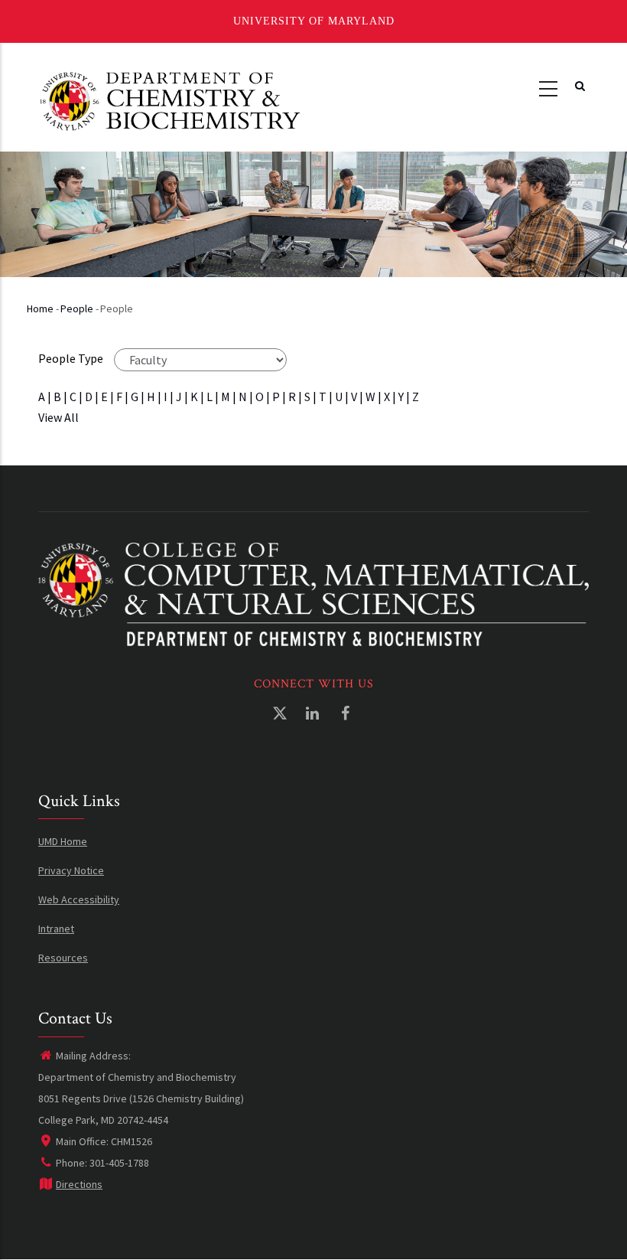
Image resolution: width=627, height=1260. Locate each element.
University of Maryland (314, 21)
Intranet (56, 928)
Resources (63, 958)
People (76, 308)
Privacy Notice (71, 870)
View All (58, 417)
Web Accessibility (78, 899)
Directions (79, 1184)
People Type (70, 358)
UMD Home (62, 841)
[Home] (170, 99)
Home (40, 308)
